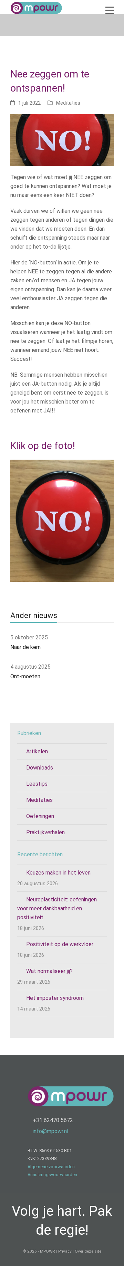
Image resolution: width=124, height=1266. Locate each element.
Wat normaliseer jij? (49, 971)
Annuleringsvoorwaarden (52, 1174)
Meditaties (68, 103)
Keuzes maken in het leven (58, 872)
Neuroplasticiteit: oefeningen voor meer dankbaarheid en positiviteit (57, 908)
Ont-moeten (25, 676)
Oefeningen (40, 816)
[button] (109, 10)
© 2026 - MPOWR (39, 1251)
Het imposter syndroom (55, 998)
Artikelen (37, 751)
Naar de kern (25, 647)
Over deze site (88, 1251)
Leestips (37, 784)
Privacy (65, 1251)
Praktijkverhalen (45, 832)
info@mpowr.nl (50, 1131)
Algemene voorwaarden (51, 1166)
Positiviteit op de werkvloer (59, 944)
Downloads (39, 767)
